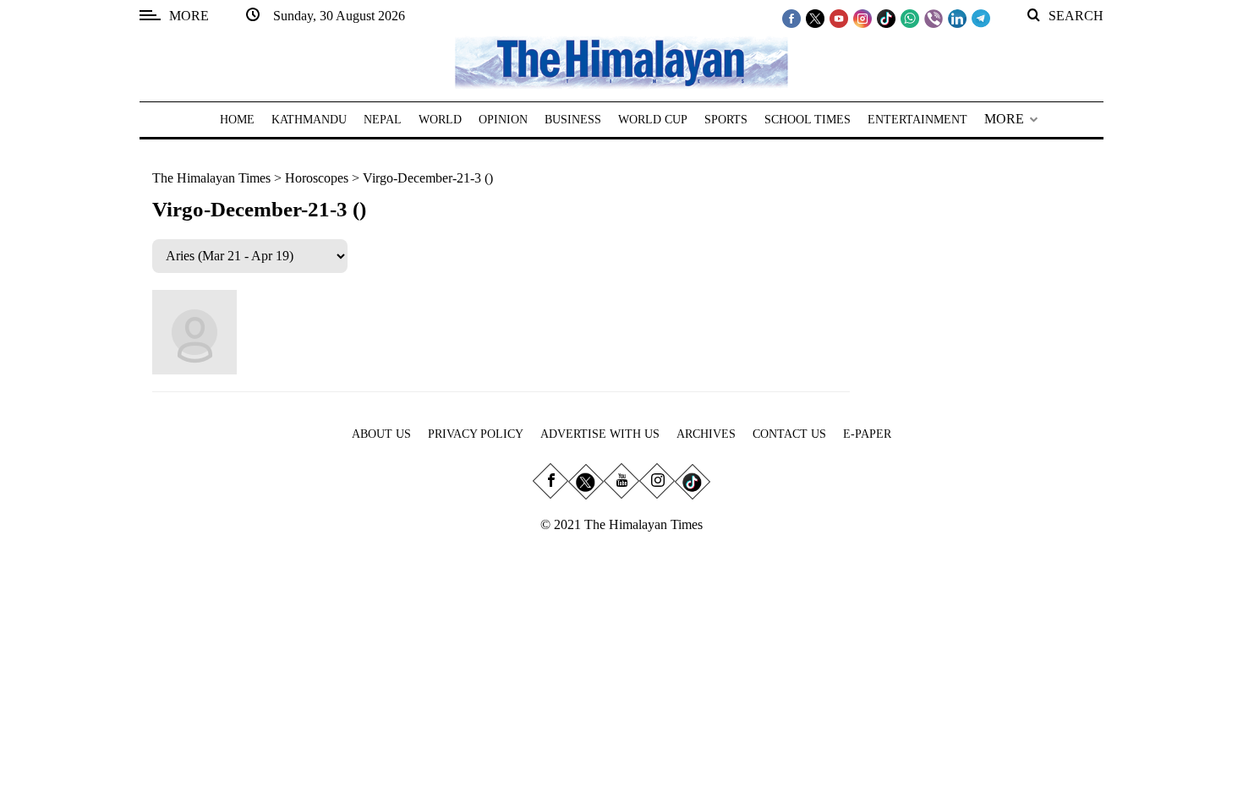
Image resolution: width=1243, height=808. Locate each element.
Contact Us (789, 434)
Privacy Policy (475, 434)
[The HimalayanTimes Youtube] (839, 17)
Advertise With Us (600, 434)
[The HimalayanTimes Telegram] (981, 17)
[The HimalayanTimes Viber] (933, 17)
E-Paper (867, 434)
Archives (706, 434)
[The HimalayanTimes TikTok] (886, 17)
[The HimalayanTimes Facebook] (791, 17)
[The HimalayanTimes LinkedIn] (957, 17)
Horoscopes (316, 178)
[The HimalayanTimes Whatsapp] (910, 17)
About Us (381, 434)
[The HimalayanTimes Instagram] (862, 17)
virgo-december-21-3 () (428, 178)
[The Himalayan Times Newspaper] (621, 61)
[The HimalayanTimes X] (815, 17)
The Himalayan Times (211, 178)
